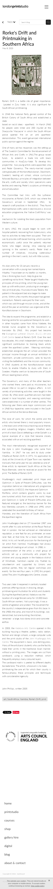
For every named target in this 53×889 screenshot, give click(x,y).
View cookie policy (37, 886)
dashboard (21, 874)
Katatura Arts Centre (25, 628)
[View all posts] (3, 22)
